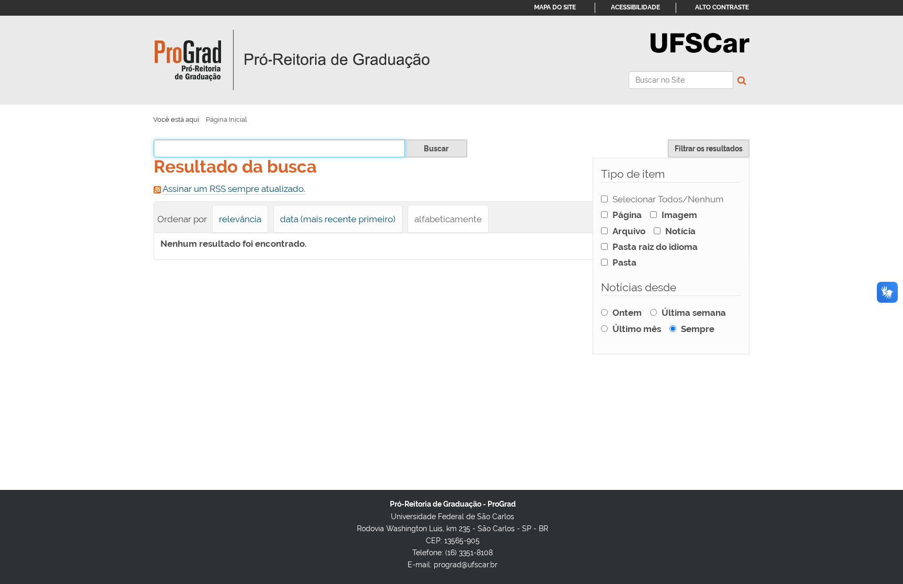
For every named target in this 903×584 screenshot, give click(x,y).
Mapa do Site (555, 7)
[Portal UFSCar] (700, 42)
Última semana (694, 312)
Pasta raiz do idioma (655, 247)
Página (627, 215)
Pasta (624, 262)
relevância (240, 219)
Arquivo (628, 231)
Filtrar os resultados (709, 148)
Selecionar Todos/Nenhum (668, 199)
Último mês (636, 329)
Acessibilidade (635, 7)
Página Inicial (226, 119)
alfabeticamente (448, 219)
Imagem (679, 215)
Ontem (627, 312)
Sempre (697, 329)
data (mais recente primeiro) (338, 219)
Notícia (680, 231)
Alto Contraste (722, 7)
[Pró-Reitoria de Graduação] (292, 60)
